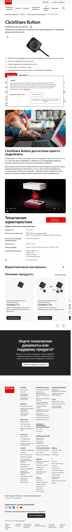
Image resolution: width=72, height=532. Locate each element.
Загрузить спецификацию (55, 219)
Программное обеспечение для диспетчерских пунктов (42, 425)
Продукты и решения (9, 8)
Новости (18, 8)
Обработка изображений (43, 436)
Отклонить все (36, 94)
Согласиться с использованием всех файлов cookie (45, 100)
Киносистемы (24, 419)
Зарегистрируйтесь (36, 515)
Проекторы (23, 404)
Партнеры (55, 8)
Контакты (26, 8)
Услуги (54, 399)
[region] (35, 91)
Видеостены (23, 434)
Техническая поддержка (36, 8)
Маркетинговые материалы (25, 267)
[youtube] (21, 507)
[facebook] (10, 507)
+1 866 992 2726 (13, 498)
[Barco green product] (7, 37)
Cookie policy (26, 89)
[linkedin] (13, 507)
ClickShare (23, 387)
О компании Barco (46, 8)
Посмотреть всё (60, 275)
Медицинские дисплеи (42, 387)
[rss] (17, 507)
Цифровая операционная (59, 387)
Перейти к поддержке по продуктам (35, 364)
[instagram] (6, 507)
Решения (22, 448)
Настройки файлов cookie (17, 94)
